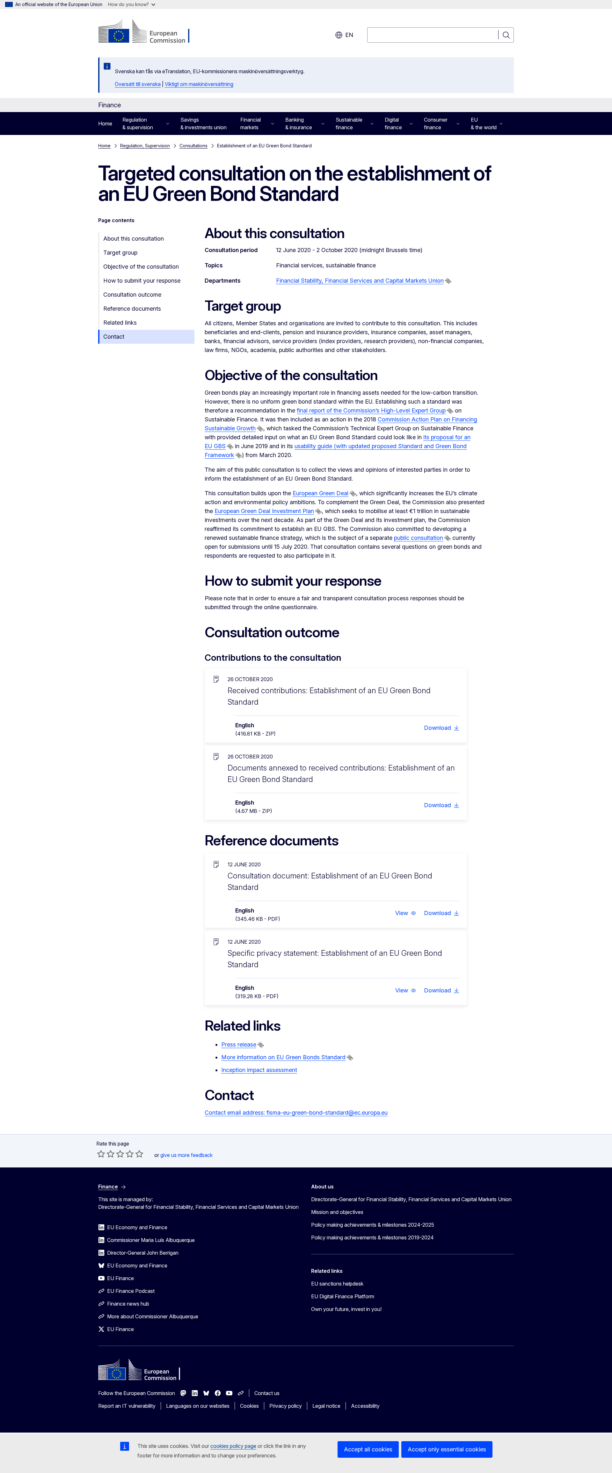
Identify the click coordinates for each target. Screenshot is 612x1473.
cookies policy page (233, 1446)
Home (105, 123)
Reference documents (132, 308)
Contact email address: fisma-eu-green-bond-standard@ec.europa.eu (296, 1112)
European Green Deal (320, 493)
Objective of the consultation (141, 266)
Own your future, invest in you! (346, 1309)
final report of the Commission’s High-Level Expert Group (371, 410)
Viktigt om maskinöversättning (199, 84)
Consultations (193, 145)
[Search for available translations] (448, 281)
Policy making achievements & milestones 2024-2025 (372, 1225)
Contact (113, 336)
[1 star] (101, 1154)
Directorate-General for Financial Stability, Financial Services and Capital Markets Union (411, 1199)
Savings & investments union (203, 123)
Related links (120, 322)
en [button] (349, 35)
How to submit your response (141, 280)
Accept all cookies (368, 1449)
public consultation (418, 537)
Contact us (267, 1393)
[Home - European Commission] (149, 32)
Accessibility (365, 1406)
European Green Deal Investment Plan (264, 511)
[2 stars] (105, 1154)
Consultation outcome (132, 294)
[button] (405, 913)
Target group (120, 252)
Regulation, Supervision (145, 145)
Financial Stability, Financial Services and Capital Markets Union (360, 280)
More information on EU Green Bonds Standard (283, 1057)
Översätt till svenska (138, 84)
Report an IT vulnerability (127, 1406)
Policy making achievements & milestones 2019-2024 (372, 1237)
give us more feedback (186, 1155)
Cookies (249, 1406)
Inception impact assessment (259, 1070)
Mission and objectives (337, 1212)
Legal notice (326, 1406)
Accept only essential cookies (447, 1449)
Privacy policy (285, 1406)
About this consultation (133, 238)
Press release (238, 1044)
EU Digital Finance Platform (342, 1296)
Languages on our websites (197, 1406)
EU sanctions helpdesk (337, 1283)
